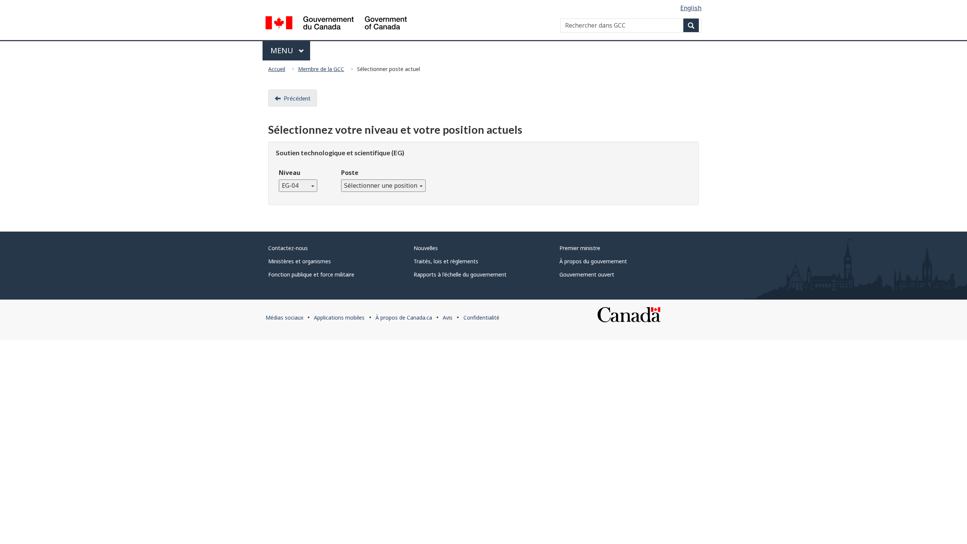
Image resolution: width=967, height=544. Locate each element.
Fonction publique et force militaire (311, 274)
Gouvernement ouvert (586, 274)
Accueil (276, 69)
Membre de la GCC (321, 69)
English (690, 8)
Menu (282, 50)
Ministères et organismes (299, 261)
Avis (448, 317)
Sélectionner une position (381, 185)
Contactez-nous (288, 248)
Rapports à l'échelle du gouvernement (460, 274)
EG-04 (296, 185)
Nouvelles (426, 248)
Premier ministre (579, 248)
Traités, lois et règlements (446, 261)
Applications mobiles (339, 317)
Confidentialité (481, 317)
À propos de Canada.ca (403, 317)
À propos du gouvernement (593, 261)
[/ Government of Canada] (336, 24)
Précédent (297, 98)
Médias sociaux (284, 317)
